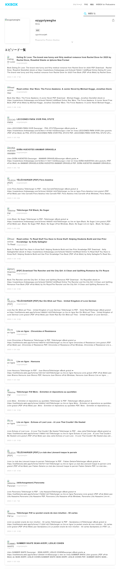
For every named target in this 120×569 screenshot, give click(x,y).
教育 (37, 30)
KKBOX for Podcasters (105, 4)
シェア (113, 20)
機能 (92, 4)
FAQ (86, 4)
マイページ (77, 4)
